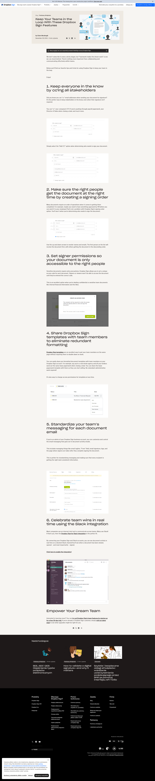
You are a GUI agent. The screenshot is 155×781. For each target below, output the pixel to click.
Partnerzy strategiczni (96, 723)
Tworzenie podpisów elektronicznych (56, 718)
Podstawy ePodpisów (45, 15)
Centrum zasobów (95, 707)
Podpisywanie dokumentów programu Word (57, 727)
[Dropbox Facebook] (36, 742)
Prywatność (113, 707)
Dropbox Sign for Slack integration (73, 533)
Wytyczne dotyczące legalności (95, 711)
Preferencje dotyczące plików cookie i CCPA (77, 716)
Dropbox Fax (35, 707)
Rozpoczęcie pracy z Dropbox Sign (76, 721)
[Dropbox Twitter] (32, 742)
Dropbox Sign (35, 700)
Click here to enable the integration (58, 552)
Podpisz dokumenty (56, 706)
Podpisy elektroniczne (57, 702)
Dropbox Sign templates (55, 352)
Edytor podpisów (55, 722)
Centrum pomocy (75, 702)
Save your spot (98, 1)
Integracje (34, 710)
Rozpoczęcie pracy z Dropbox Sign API (76, 726)
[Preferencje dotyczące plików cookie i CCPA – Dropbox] (26, 768)
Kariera (112, 700)
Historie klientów (94, 704)
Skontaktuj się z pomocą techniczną (77, 711)
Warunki (112, 704)
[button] (29, 5)
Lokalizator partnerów (96, 727)
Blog (37, 15)
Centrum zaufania (95, 715)
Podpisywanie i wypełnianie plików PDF (57, 710)
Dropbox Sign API (36, 704)
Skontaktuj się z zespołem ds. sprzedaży (111, 5)
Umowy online (55, 714)
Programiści (66, 5)
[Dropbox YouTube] (40, 742)
